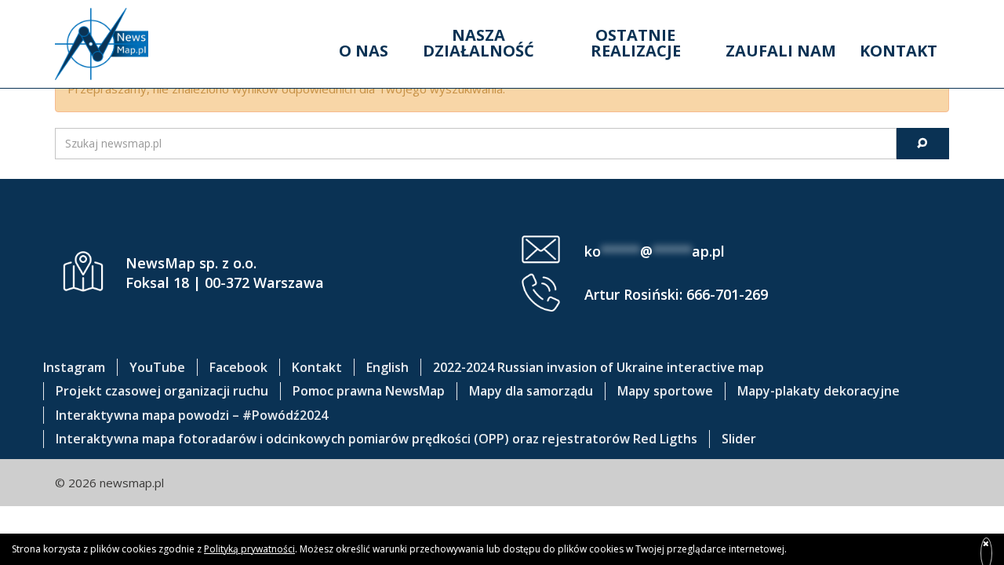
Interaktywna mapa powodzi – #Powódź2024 (192, 415)
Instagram (74, 367)
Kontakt (898, 50)
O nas (363, 50)
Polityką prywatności (249, 549)
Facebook (238, 367)
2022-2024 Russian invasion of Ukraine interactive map (598, 367)
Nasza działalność (478, 42)
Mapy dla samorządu (531, 390)
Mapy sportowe (665, 390)
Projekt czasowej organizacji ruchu (162, 390)
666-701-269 (727, 294)
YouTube (157, 367)
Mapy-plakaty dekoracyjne (818, 390)
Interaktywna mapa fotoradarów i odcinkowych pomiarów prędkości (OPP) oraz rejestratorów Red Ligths (376, 438)
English (387, 367)
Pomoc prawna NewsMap (369, 390)
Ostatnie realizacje (636, 42)
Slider (739, 438)
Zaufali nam (781, 50)
